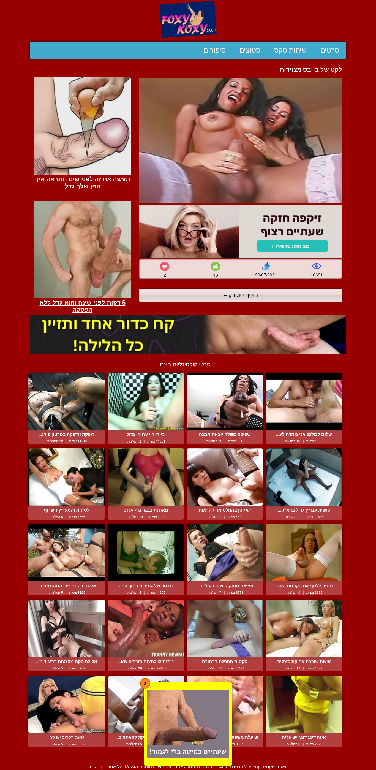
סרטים (329, 50)
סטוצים (249, 50)
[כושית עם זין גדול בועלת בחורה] (304, 477)
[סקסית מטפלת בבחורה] (225, 628)
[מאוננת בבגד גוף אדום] (146, 477)
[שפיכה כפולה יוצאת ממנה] (225, 401)
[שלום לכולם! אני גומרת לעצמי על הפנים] (304, 401)
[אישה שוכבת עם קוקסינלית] (304, 628)
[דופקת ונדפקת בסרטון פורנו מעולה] (66, 401)
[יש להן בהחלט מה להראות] (225, 477)
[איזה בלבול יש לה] (66, 704)
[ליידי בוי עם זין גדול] (146, 401)
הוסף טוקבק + (241, 295)
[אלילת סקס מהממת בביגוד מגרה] (66, 628)
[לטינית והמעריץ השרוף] (66, 477)
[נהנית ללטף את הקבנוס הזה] (304, 552)
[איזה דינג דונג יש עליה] (304, 704)
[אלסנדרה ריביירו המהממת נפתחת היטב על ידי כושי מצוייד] (66, 552)
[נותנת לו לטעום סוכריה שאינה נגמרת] (146, 628)
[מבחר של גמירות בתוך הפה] (146, 552)
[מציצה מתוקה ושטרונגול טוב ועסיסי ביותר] (225, 552)
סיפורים (215, 50)
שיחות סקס (290, 50)
